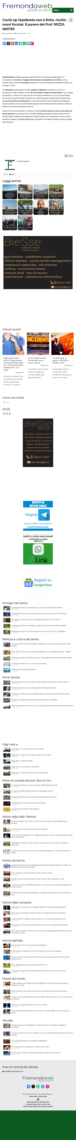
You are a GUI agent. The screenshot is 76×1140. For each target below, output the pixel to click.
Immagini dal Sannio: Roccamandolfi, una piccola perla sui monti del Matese (39, 614)
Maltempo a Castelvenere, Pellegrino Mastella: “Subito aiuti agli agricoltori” (38, 907)
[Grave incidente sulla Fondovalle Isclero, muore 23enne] (38, 344)
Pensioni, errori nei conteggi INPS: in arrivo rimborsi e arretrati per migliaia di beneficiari (38, 1026)
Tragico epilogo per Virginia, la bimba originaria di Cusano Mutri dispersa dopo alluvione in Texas (39, 984)
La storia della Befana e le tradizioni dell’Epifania (29, 1041)
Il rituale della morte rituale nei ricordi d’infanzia (28, 803)
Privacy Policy (33, 1096)
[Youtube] (10, 175)
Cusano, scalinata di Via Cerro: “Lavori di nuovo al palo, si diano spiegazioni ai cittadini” (39, 822)
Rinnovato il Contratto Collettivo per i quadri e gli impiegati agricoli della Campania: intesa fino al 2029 (41, 932)
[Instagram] (13, 175)
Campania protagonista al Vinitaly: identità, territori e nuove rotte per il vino (38, 971)
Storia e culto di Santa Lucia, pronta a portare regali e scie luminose (36, 1053)
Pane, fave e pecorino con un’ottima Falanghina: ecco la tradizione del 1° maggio (41, 652)
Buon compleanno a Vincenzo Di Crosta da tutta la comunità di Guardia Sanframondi (42, 706)
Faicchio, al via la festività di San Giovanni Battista (29, 829)
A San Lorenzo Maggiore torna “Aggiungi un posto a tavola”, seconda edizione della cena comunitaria (42, 836)
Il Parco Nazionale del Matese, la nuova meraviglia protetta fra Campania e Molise (41, 658)
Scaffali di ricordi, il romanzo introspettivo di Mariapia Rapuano (34, 688)
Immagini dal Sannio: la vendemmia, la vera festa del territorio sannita (36, 608)
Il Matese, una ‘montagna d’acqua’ (23, 669)
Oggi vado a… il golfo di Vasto (22, 761)
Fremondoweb (9, 33)
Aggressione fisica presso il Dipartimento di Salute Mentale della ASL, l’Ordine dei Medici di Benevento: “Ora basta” (41, 866)
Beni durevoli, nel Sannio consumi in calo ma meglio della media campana (38, 913)
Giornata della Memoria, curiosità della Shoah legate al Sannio (34, 797)
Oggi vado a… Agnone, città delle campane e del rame (31, 755)
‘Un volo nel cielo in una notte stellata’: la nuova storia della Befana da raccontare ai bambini (42, 1034)
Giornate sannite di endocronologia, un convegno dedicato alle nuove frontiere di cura (41, 894)
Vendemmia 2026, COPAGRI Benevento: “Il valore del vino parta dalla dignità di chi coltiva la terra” (41, 886)
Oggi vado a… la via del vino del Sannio (25, 767)
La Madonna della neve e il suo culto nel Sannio (28, 664)
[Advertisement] (38, 61)
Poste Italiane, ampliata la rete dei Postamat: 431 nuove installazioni (36, 951)
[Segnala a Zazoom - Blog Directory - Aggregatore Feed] (38, 1099)
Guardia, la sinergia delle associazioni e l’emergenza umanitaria (34, 700)
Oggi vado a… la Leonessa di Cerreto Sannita (27, 749)
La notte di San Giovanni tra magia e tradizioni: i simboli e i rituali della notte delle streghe (41, 645)
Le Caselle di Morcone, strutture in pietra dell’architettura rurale (34, 785)
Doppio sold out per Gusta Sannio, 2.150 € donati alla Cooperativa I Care (37, 879)
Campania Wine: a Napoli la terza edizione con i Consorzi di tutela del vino (38, 919)
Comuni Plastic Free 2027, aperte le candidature (29, 945)
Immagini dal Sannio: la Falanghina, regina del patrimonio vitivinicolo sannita (38, 625)
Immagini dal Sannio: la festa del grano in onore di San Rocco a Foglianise (38, 631)
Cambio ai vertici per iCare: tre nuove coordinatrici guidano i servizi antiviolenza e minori (40, 852)
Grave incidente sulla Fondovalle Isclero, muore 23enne (31, 873)
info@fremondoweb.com (13, 1071)
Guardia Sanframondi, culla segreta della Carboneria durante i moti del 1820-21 (40, 682)
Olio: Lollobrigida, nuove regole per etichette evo (29, 965)
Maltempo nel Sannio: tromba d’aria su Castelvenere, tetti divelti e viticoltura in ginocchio (40, 844)
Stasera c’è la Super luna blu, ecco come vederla (29, 1005)
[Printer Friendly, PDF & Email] (69, 155)
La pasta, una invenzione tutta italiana (25, 809)
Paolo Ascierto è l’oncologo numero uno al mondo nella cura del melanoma (39, 991)
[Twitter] (8, 175)
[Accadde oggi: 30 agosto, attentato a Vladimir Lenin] (62, 344)
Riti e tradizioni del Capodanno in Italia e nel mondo (30, 1047)
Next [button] (72, 362)
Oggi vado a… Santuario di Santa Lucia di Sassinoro (29, 773)
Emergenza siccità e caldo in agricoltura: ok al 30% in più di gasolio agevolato (39, 925)
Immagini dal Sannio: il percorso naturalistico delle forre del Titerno (35, 620)
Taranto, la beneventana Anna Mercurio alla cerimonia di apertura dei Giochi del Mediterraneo (40, 958)
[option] (13, 361)
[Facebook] (5, 175)
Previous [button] (4, 362)
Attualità (24, 33)
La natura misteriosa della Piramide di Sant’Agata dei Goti (32, 791)
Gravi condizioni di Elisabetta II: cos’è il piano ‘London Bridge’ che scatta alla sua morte (40, 1012)
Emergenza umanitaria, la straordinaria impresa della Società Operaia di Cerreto (40, 694)
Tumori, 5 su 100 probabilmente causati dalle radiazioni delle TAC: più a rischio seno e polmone (42, 998)
